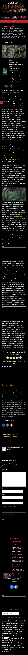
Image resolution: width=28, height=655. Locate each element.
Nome (3, 488)
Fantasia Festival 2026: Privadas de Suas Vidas (17, 542)
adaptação (21, 623)
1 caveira (20, 30)
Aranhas (4, 33)
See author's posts (9, 420)
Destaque (15, 629)
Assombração (15, 625)
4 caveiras (14, 623)
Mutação (14, 36)
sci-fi (19, 36)
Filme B (4, 35)
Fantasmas (19, 631)
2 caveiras (5, 621)
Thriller (5, 649)
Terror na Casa (21, 647)
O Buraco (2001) (14, 434)
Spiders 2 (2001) (12, 436)
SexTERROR (18, 551)
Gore (22, 634)
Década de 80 (8, 631)
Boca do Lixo (15, 547)
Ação (22, 625)
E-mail (3, 494)
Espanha (10, 33)
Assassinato (6, 625)
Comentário (4, 470)
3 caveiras (20, 621)
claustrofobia (13, 627)
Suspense (5, 647)
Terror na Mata (14, 38)
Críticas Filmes (6, 30)
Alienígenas (8, 32)
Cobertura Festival (17, 548)
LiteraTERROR (9, 636)
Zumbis (11, 652)
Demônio (10, 629)
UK (13, 649)
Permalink (18, 454)
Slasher (19, 645)
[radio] (7, 358)
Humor (4, 636)
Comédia (20, 627)
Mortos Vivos (5, 640)
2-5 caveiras (12, 621)
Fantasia (14, 631)
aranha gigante (16, 32)
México (9, 36)
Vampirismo (16, 649)
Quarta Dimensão (9, 641)
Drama (19, 629)
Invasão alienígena (12, 35)
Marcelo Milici (8, 385)
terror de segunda (13, 647)
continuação (5, 629)
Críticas (18, 29)
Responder (10, 456)
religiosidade (15, 643)
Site (3, 500)
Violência (6, 652)
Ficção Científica (18, 33)
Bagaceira (5, 627)
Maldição (15, 636)
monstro (14, 638)
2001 (3, 32)
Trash (10, 650)
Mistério (6, 638)
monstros (20, 638)
